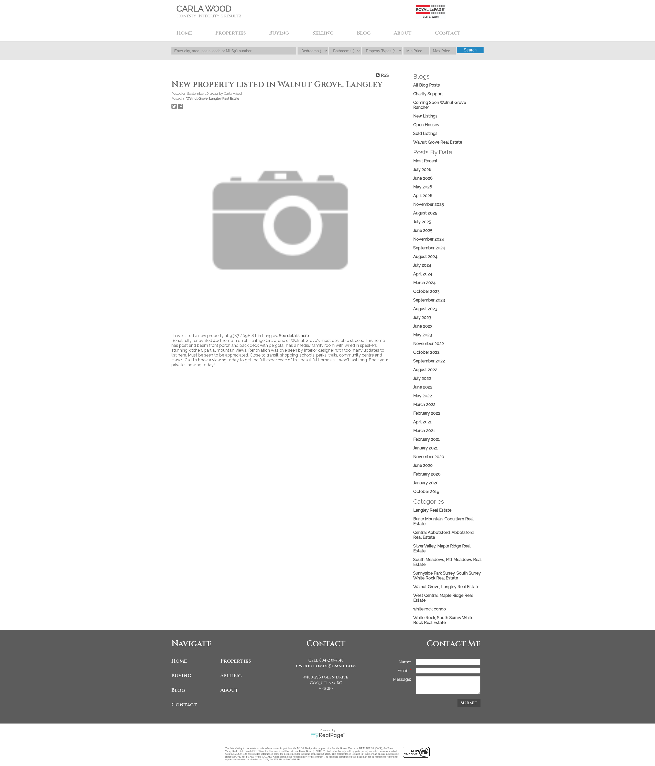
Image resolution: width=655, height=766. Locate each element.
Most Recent (425, 160)
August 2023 (425, 308)
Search (470, 50)
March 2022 (424, 404)
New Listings (425, 116)
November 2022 (428, 343)
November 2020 (428, 456)
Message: (402, 679)
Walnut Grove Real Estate (437, 142)
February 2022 (426, 413)
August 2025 (425, 213)
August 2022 (425, 369)
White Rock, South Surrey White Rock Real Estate (443, 620)
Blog (364, 32)
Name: (405, 662)
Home (184, 32)
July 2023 (422, 317)
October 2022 (426, 352)
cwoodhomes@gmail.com (326, 666)
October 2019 (426, 491)
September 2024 (429, 247)
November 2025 (428, 204)
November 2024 (428, 239)
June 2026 (423, 178)
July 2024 (422, 265)
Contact (448, 32)
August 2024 (425, 256)
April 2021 (422, 421)
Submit (469, 703)
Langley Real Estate (432, 510)
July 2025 (422, 221)
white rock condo (429, 609)
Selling (231, 675)
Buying (181, 675)
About (229, 690)
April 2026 (422, 195)
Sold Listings (425, 133)
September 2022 (429, 361)
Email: (403, 670)
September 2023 (429, 300)
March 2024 (424, 282)
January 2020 (426, 482)
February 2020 (427, 474)
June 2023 (422, 326)
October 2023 (426, 291)
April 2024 (422, 274)
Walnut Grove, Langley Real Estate (212, 98)
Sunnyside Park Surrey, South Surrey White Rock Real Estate (447, 575)
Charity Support (428, 93)
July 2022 (422, 378)
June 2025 (422, 230)
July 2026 (422, 169)
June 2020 (423, 465)
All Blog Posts (426, 85)
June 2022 (422, 387)
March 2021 (424, 430)
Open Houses (426, 124)
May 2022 (422, 395)
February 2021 (426, 439)
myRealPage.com (327, 735)
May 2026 (422, 187)
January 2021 (425, 448)
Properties (235, 660)
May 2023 (422, 334)
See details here (294, 335)
